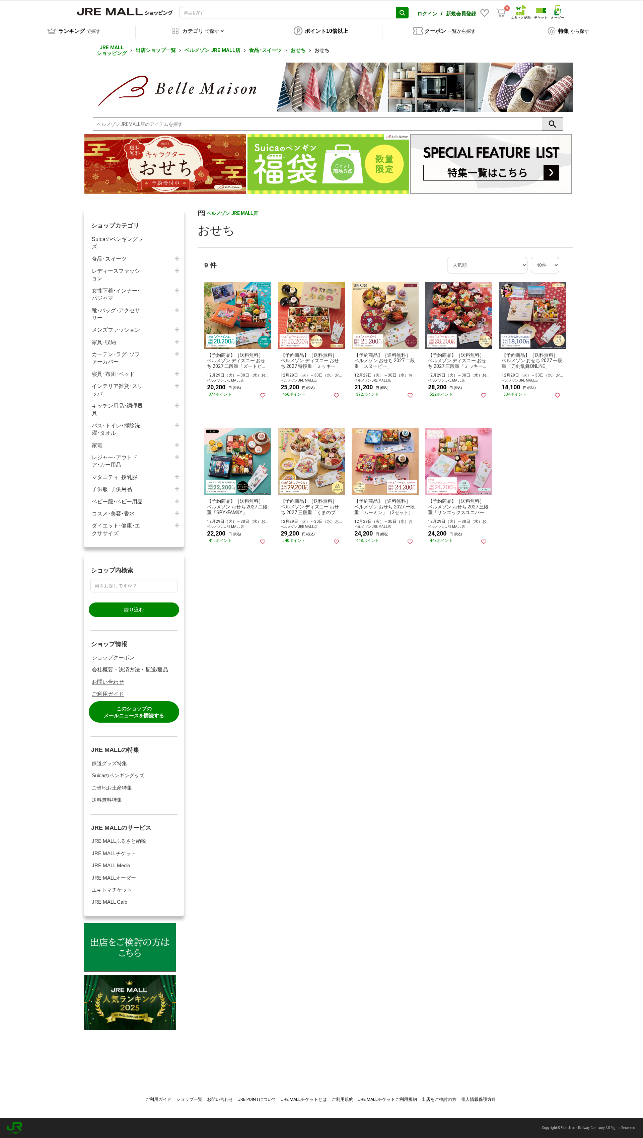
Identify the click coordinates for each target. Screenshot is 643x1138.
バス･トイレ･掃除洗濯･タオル (116, 429)
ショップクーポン (113, 657)
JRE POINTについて (257, 1099)
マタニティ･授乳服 (114, 477)
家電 (97, 445)
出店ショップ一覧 (156, 50)
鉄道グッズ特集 (109, 763)
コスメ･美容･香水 (113, 513)
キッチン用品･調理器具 (117, 409)
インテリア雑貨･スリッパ (117, 389)
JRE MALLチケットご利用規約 (387, 1099)
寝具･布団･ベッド (113, 374)
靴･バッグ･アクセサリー (116, 314)
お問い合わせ (108, 682)
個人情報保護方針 (478, 1099)
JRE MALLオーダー (114, 878)
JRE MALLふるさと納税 (119, 841)
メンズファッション (116, 330)
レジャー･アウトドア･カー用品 (114, 461)
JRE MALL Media (111, 865)
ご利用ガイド (108, 694)
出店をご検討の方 (439, 1099)
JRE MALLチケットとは (304, 1099)
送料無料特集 (107, 800)
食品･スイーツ (265, 50)
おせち (298, 50)
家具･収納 (104, 342)
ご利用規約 (342, 1099)
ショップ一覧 (189, 1099)
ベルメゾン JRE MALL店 (212, 50)
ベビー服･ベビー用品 (117, 501)
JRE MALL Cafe (109, 902)
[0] (501, 12)
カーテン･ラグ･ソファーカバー (116, 357)
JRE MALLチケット (114, 853)
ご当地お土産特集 (112, 788)
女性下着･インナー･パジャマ (116, 294)
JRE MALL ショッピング (112, 50)
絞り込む (134, 610)
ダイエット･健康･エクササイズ (116, 529)
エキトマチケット (112, 890)
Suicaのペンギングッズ (117, 242)
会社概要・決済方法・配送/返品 (130, 669)
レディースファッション (116, 274)
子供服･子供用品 (112, 489)
